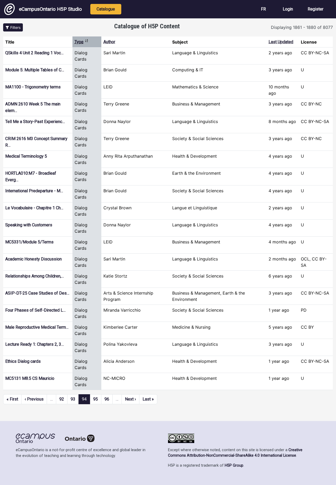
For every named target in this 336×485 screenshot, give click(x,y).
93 (73, 399)
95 (95, 399)
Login (288, 9)
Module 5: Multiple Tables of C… (34, 69)
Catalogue (106, 9)
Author (109, 41)
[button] (13, 27)
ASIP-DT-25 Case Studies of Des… (37, 293)
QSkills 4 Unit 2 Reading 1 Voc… (34, 52)
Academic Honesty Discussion (33, 259)
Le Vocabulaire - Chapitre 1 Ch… (34, 207)
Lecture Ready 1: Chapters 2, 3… (34, 344)
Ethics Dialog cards (23, 361)
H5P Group (234, 465)
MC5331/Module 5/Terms (29, 241)
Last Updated (281, 41)
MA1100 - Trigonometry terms (33, 86)
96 (106, 399)
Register (315, 9)
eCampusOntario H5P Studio (50, 9)
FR (263, 9)
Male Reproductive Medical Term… (37, 327)
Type (81, 41)
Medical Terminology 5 (26, 156)
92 (61, 399)
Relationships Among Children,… (34, 276)
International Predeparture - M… (34, 190)
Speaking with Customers (28, 224)
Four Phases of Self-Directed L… (35, 310)
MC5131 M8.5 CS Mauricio (29, 378)
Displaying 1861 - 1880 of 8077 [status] (302, 27)
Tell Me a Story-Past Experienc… (35, 121)
